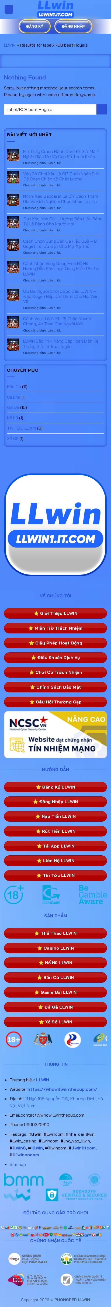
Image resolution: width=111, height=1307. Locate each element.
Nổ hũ (12, 417)
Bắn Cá (14, 386)
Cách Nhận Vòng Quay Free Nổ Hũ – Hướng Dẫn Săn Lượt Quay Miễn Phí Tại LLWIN (61, 268)
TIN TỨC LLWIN (21, 428)
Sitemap (18, 1164)
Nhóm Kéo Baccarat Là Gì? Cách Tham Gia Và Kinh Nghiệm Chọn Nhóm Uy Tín (60, 199)
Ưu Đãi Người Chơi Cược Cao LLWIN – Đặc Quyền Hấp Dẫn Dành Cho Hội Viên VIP (61, 296)
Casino (13, 397)
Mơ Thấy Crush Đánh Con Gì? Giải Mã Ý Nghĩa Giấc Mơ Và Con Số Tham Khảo (61, 154)
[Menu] (9, 9)
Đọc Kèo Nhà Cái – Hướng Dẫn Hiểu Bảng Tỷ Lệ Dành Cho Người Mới (62, 221)
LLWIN (10, 45)
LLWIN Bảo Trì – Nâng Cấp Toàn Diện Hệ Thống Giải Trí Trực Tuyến (61, 344)
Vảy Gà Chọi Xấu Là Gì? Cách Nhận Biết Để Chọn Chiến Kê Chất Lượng (61, 176)
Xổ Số (12, 438)
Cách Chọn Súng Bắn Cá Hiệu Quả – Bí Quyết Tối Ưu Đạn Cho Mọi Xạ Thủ (60, 244)
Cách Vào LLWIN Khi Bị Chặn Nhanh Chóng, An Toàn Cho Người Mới (57, 321)
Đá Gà (13, 407)
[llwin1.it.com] (55, 9)
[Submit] (101, 109)
